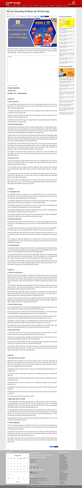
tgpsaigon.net (33, 459)
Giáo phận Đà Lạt (62, 460)
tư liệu (29, 6)
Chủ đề (18, 16)
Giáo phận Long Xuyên (63, 461)
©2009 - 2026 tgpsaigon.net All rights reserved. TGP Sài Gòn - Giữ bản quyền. (41, 486)
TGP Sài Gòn (61, 455)
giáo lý (19, 6)
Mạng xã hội (33, 464)
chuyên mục (24, 6)
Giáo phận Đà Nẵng (63, 475)
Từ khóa (30, 16)
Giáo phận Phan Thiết (63, 464)
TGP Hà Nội (61, 482)
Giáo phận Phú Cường (63, 466)
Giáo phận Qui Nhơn (63, 479)
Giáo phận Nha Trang (63, 476)
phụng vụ (14, 6)
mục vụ (46, 6)
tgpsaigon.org (33, 462)
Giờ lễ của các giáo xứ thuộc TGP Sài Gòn (40, 455)
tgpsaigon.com (33, 460)
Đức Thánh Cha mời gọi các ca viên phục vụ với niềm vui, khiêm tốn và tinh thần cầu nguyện (66, 109)
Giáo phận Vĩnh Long (63, 467)
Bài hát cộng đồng (36, 16)
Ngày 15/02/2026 (11, 16)
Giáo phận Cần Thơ (63, 458)
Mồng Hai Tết (23, 16)
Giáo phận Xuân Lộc (63, 469)
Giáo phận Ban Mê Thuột (64, 473)
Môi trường (52, 6)
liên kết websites (63, 452)
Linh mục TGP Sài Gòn (35, 452)
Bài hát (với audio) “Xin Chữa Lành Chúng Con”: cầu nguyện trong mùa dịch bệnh (66, 93)
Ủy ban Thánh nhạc (11, 14)
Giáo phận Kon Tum (63, 478)
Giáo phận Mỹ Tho (62, 463)
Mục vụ (8, 9)
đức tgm (65, 6)
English (69, 4)
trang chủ (8, 6)
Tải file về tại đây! (12, 85)
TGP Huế (61, 472)
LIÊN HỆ (31, 476)
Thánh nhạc (15, 9)
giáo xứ (41, 6)
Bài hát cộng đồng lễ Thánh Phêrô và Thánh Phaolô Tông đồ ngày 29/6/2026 (66, 54)
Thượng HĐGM (59, 6)
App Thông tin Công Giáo (36, 469)
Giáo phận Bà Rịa (62, 457)
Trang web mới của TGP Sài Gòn (38, 457)
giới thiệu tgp (36, 6)
